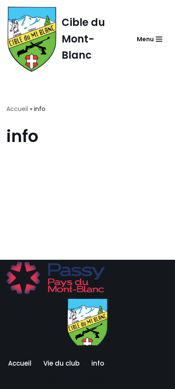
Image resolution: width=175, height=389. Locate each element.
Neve (14, 380)
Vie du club (61, 363)
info (97, 363)
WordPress (86, 380)
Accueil (17, 109)
